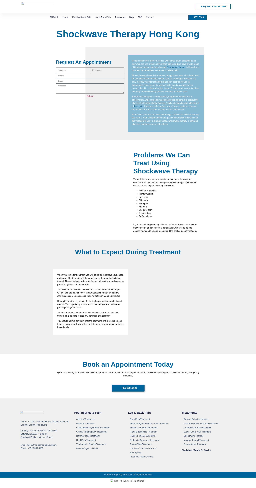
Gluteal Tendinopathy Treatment (91, 432)
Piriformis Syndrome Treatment (144, 440)
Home (65, 17)
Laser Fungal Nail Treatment (197, 432)
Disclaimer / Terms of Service (196, 450)
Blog (131, 17)
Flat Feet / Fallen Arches (141, 457)
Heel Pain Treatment (86, 440)
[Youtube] (27, 454)
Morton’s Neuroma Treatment (143, 427)
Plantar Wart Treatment (141, 444)
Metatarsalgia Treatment (87, 448)
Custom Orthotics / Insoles (196, 419)
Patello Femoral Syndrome (142, 436)
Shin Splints (135, 452)
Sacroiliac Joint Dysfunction (143, 448)
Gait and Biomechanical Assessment (201, 423)
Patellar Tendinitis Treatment (143, 432)
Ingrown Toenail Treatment (196, 440)
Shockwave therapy (176, 67)
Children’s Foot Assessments (197, 427)
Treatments (120, 17)
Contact (149, 17)
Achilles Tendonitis (85, 419)
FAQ (140, 17)
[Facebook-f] (22, 454)
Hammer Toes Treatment (87, 436)
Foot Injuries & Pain (81, 17)
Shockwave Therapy (193, 436)
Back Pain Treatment (140, 419)
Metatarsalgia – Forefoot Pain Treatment (149, 423)
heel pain (138, 106)
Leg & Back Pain (103, 17)
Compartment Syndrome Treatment (92, 427)
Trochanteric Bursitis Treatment (91, 444)
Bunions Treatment (85, 423)
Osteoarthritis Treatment (195, 444)
